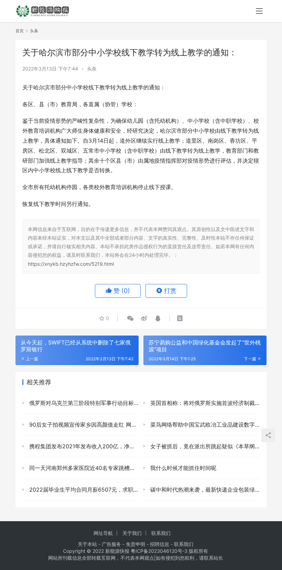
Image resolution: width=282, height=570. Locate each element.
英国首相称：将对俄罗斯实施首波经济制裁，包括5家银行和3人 (204, 402)
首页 (19, 30)
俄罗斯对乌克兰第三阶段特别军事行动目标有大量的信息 (83, 402)
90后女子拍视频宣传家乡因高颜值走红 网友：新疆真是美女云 (83, 424)
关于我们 (132, 533)
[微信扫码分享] (130, 318)
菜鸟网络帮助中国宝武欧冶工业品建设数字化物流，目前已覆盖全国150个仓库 (204, 424)
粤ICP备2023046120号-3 (159, 551)
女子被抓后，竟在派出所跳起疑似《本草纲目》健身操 (204, 446)
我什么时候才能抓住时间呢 (182, 467)
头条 (92, 69)
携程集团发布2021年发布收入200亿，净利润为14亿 (83, 446)
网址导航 (103, 533)
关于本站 (87, 544)
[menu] (259, 11)
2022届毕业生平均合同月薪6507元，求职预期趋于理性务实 (83, 489)
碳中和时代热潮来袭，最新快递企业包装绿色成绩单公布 (204, 489)
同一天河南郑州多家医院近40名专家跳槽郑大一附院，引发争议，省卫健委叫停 (83, 467)
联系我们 (161, 533)
